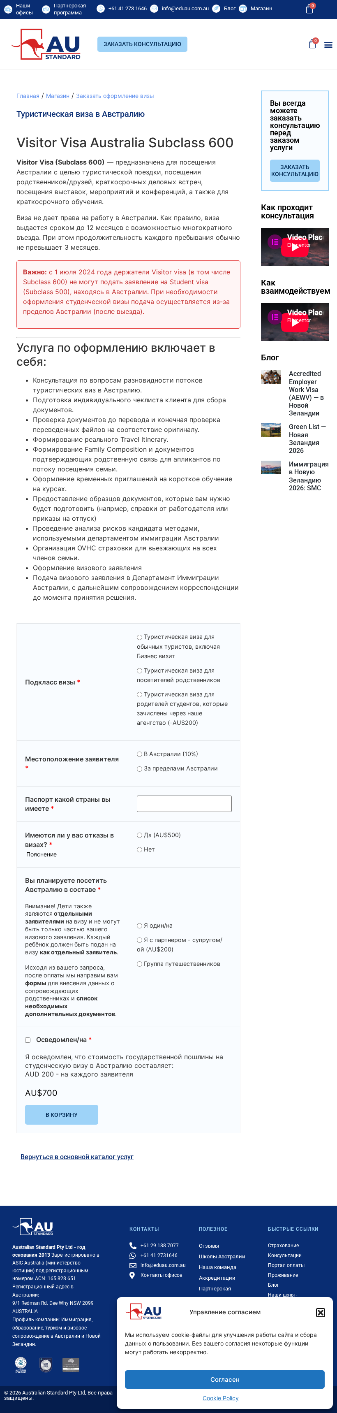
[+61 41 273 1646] (101, 9)
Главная (27, 95)
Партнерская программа (70, 9)
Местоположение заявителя (72, 763)
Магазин (261, 8)
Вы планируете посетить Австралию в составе (66, 884)
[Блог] (216, 9)
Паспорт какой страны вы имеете (68, 803)
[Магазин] (243, 9)
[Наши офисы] (8, 9)
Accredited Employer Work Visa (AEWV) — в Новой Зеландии (306, 393)
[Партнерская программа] (46, 9)
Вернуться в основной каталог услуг (77, 1157)
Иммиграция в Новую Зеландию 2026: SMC (309, 476)
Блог (229, 8)
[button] (320, 1313)
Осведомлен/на (64, 1040)
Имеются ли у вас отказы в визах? (69, 844)
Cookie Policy (221, 1397)
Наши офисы (24, 9)
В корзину (62, 1114)
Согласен (225, 1379)
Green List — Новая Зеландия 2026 (307, 439)
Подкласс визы (53, 682)
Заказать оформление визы (115, 95)
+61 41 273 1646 (127, 8)
